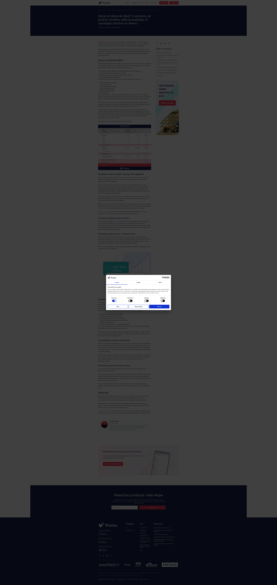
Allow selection (138, 306)
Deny (117, 306)
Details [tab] (138, 282)
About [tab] (160, 282)
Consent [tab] (117, 282)
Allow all (159, 306)
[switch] (130, 301)
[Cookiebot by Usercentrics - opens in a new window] (163, 278)
